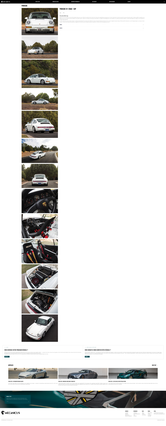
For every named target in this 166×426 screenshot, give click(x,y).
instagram (150, 412)
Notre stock (38, 1)
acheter (126, 412)
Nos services (94, 1)
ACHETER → (7, 356)
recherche (127, 414)
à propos (135, 412)
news (143, 412)
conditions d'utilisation (158, 412)
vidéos (143, 413)
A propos (129, 1)
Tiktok (149, 413)
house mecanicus (137, 413)
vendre (126, 413)
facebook (149, 414)
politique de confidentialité (159, 413)
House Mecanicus (112, 1)
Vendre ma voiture (55, 1)
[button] (102, 24)
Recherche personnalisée (75, 1)
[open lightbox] (40, 21)
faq (134, 414)
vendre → (87, 356)
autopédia (144, 414)
